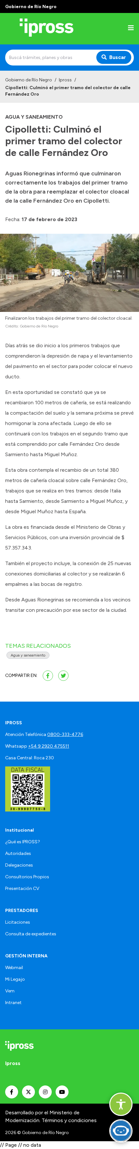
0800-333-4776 (65, 734)
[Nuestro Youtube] (62, 1091)
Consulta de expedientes (30, 934)
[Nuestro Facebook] (11, 1091)
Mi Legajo (15, 979)
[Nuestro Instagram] (45, 1091)
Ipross (65, 80)
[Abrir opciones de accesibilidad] (121, 1104)
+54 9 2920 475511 (48, 746)
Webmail (14, 967)
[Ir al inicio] (46, 29)
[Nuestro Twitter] (28, 1091)
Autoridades (18, 853)
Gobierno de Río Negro (28, 80)
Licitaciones (17, 922)
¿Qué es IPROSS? (22, 842)
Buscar (117, 57)
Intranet (13, 1002)
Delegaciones (19, 865)
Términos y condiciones (69, 1120)
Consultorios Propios (27, 877)
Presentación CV (22, 888)
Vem (10, 991)
